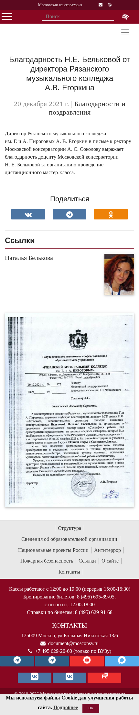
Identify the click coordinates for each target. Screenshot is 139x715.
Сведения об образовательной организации (69, 539)
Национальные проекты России (53, 550)
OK (91, 708)
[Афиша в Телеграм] (104, 678)
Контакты (69, 572)
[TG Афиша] (52, 661)
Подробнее (65, 707)
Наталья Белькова (29, 257)
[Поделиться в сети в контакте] (28, 214)
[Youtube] (87, 661)
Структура (69, 528)
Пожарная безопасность (46, 561)
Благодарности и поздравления (87, 108)
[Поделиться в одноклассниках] (111, 214)
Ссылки (87, 561)
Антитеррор (107, 550)
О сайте (110, 561)
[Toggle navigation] (125, 32)
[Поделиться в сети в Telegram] (69, 214)
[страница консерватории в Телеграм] (17, 661)
